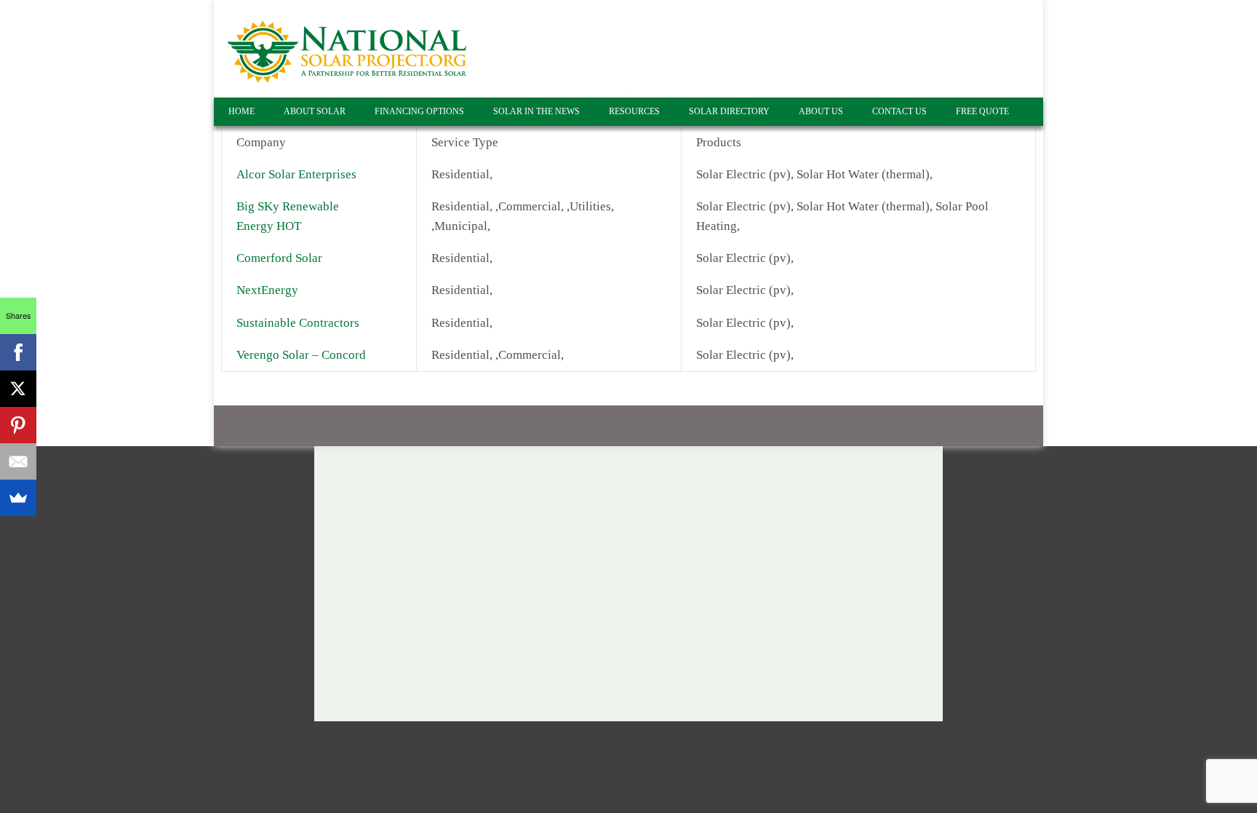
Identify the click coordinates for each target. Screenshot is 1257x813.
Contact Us (899, 111)
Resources (634, 111)
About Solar (315, 111)
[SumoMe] (18, 498)
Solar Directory (729, 111)
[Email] (18, 461)
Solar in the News (536, 111)
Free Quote (982, 111)
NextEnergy (267, 290)
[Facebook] (18, 352)
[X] (18, 388)
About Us (821, 111)
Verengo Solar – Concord (301, 355)
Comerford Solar (279, 258)
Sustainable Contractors (297, 323)
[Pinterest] (18, 425)
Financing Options (419, 111)
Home (241, 111)
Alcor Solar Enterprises (296, 174)
